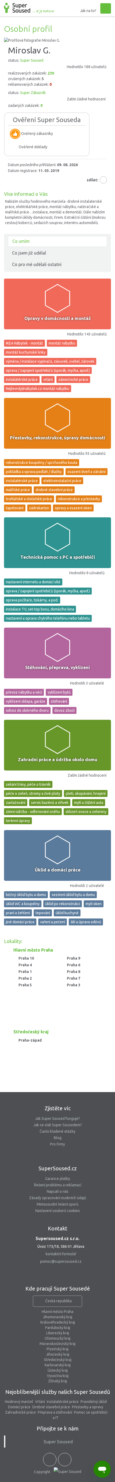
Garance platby (57, 1178)
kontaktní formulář (61, 1254)
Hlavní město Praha (57, 1311)
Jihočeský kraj (57, 1354)
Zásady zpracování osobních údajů (57, 1198)
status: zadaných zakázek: (57, 99)
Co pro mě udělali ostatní (37, 264)
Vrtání (40, 1401)
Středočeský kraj (57, 1360)
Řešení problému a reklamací (57, 1185)
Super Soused (58, 1441)
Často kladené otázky (57, 1131)
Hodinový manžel (19, 1401)
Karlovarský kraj (58, 1365)
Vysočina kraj (57, 1376)
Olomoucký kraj (57, 1338)
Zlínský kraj (57, 1381)
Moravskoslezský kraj (57, 1344)
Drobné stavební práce (51, 1407)
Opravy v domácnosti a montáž (57, 318)
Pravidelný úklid (93, 1401)
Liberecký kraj (57, 1333)
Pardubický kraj (57, 1327)
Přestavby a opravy (87, 1407)
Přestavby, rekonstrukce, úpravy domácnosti (57, 437)
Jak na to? (88, 11)
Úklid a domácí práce (57, 869)
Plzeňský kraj (57, 1349)
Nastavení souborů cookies (57, 1211)
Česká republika (58, 1301)
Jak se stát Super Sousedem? (57, 1125)
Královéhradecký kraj (57, 1322)
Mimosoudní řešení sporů (57, 1204)
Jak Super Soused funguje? (57, 1118)
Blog (58, 1138)
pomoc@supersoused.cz (61, 1261)
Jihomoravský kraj (57, 1317)
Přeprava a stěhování (55, 1412)
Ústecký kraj (58, 1370)
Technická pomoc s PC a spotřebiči (57, 557)
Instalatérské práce (63, 1401)
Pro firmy (57, 1144)
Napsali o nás (57, 1191)
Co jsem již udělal (29, 253)
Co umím (21, 241)
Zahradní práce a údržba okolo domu (57, 759)
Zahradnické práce (20, 1412)
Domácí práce (19, 1407)
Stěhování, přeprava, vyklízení (57, 667)
